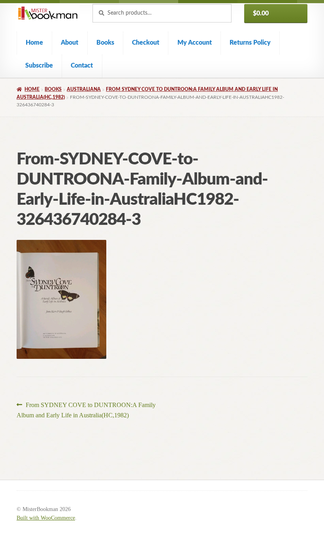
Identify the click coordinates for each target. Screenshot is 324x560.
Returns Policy (250, 43)
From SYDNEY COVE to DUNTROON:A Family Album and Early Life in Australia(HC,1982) (86, 410)
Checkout (145, 43)
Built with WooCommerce (46, 518)
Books (105, 43)
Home (34, 43)
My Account (194, 43)
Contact (82, 65)
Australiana (84, 89)
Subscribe (39, 65)
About (69, 43)
